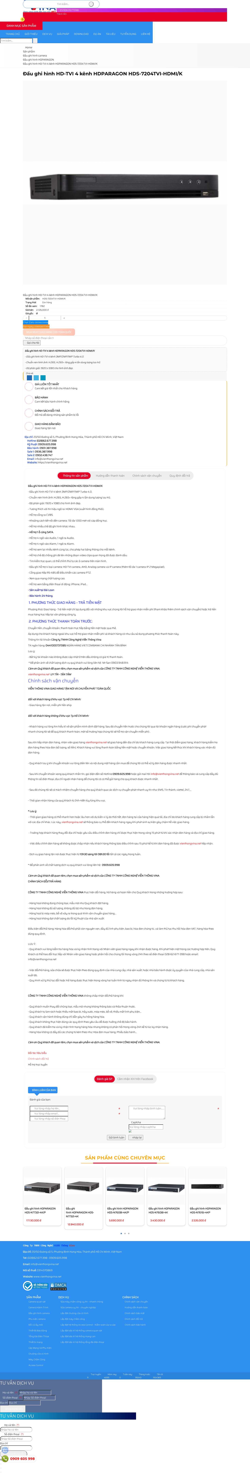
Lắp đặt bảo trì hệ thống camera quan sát (81, 1330)
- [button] (26, 318)
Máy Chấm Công (36, 1359)
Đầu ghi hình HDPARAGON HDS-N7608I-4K (164, 1211)
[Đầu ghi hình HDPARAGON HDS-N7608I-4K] (166, 1186)
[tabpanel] (125, 638)
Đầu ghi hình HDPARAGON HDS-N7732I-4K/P (40, 1211)
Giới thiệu (31, 34)
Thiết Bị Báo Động (37, 1330)
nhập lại (137, 1137)
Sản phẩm (33, 1297)
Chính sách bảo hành (135, 1325)
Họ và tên (10, 1393)
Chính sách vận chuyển (136, 1301)
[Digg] (43, 378)
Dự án (97, 34)
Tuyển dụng (128, 34)
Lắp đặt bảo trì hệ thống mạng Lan (77, 1336)
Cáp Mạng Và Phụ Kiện (40, 1348)
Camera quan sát (36, 1301)
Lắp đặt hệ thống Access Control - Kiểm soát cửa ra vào (88, 1325)
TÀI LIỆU (110, 34)
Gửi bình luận (116, 1137)
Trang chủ (13, 34)
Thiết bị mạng (35, 1342)
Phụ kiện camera (36, 1319)
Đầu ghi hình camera (38, 1313)
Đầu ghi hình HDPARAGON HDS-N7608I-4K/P (122, 1211)
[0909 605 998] (5, 1458)
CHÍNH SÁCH (130, 1297)
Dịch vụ (47, 34)
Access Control (35, 1365)
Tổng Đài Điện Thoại (38, 1336)
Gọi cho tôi (33, 343)
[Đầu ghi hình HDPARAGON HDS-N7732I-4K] (83, 1186)
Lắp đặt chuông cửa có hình (74, 1313)
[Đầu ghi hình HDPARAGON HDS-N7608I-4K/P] (124, 1186)
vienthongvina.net (38, 674)
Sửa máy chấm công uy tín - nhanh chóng (81, 1301)
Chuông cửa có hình (38, 1353)
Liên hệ (145, 34)
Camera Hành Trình (38, 1307)
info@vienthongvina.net (165, 774)
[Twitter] (36, 378)
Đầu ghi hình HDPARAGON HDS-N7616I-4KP (205, 1211)
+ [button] (64, 318)
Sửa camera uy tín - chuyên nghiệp (78, 1307)
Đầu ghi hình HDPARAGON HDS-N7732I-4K (80, 1212)
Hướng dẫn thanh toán (136, 1307)
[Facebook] (29, 378)
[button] (25, 20)
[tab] (74, 475)
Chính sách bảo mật (134, 1313)
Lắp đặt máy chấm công (72, 1319)
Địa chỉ (4, 1403)
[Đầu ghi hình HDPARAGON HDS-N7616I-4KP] (207, 1186)
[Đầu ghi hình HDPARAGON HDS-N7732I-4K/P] (42, 1186)
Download (81, 34)
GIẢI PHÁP (63, 34)
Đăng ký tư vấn (14, 1409)
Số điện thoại (12, 1398)
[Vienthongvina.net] (40, 12)
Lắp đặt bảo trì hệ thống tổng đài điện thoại (82, 1342)
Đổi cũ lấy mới (35, 1325)
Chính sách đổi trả (38, 1059)
